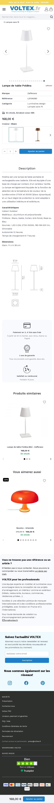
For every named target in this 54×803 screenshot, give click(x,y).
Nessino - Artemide (25, 528)
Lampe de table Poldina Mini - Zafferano (25, 447)
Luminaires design (36, 103)
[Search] (51, 17)
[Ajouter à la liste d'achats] (44, 402)
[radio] (16, 135)
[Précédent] (6, 51)
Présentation (7, 701)
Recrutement (7, 736)
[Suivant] (48, 51)
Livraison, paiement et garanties (15, 716)
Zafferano (32, 93)
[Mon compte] (46, 9)
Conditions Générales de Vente (14, 726)
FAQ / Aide (6, 721)
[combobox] (27, 17)
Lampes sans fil (12, 22)
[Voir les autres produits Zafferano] (49, 85)
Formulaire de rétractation (12, 731)
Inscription (27, 660)
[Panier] (50, 9)
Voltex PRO (6, 711)
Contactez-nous (8, 706)
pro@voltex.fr (11, 620)
